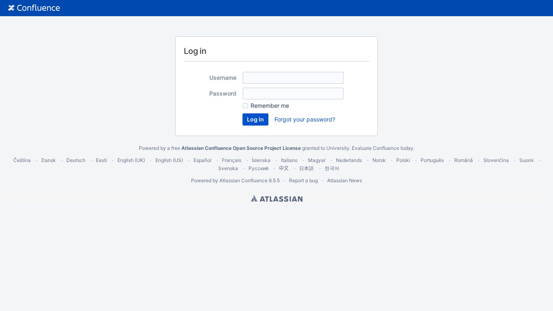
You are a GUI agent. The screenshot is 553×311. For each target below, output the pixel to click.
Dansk (48, 160)
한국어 (332, 168)
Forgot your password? (304, 119)
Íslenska (261, 160)
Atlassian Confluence (243, 180)
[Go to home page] (34, 8)
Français (231, 160)
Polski (403, 160)
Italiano (289, 160)
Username (222, 77)
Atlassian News (344, 180)
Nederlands (349, 160)
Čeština (22, 160)
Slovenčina (496, 160)
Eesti (101, 160)
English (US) (169, 160)
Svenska (228, 168)
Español (202, 160)
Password (222, 93)
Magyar (316, 160)
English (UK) (131, 160)
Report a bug (303, 180)
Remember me (270, 105)
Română (463, 160)
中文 (284, 168)
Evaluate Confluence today (382, 148)
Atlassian (276, 198)
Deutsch (75, 160)
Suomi (526, 160)
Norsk (379, 160)
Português (432, 160)
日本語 (306, 168)
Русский (258, 168)
